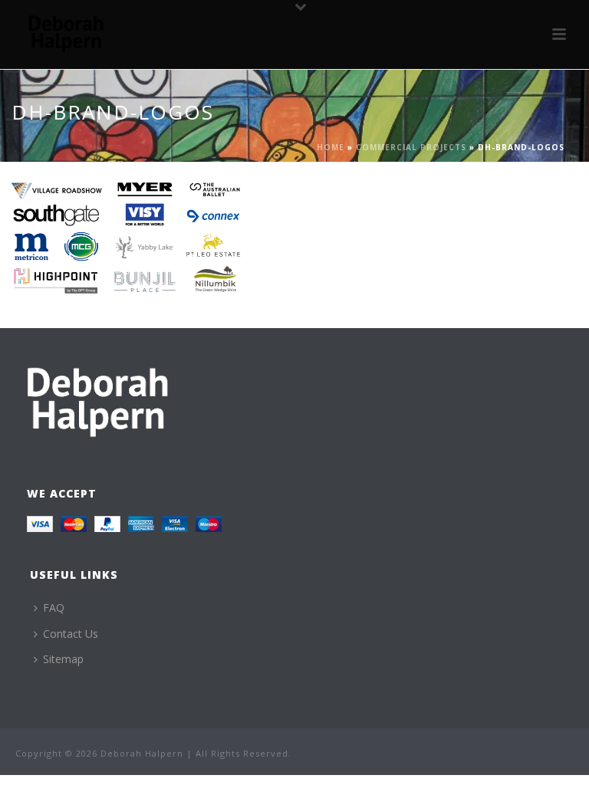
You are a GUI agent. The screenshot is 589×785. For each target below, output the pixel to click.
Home (330, 147)
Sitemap (63, 659)
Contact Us (70, 633)
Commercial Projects (411, 147)
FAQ (53, 607)
